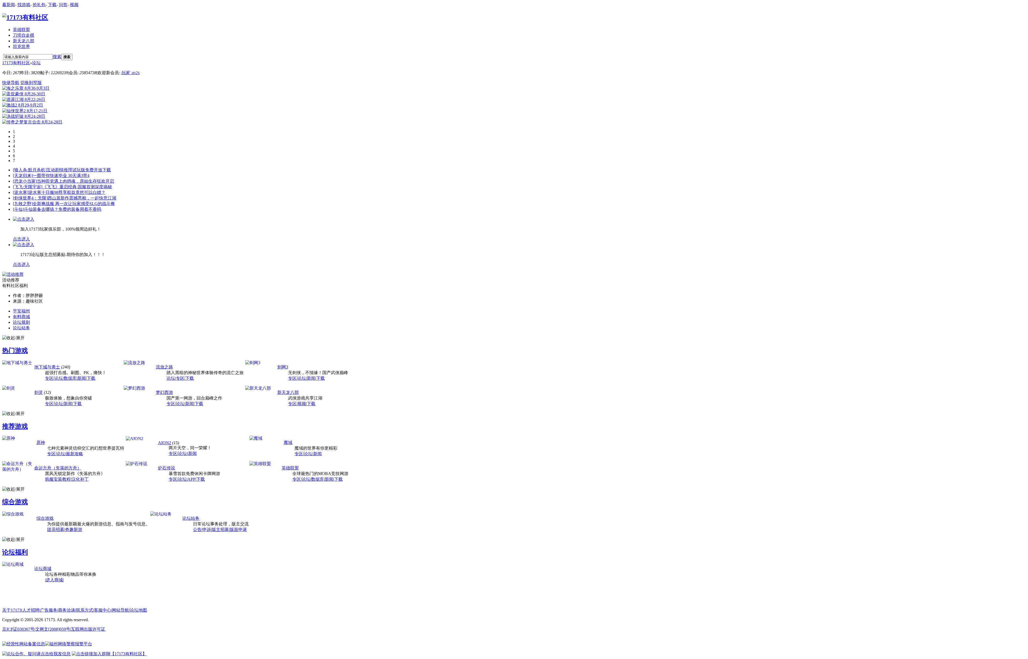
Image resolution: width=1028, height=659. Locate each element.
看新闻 (8, 4)
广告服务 (48, 610)
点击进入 (21, 239)
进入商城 (54, 580)
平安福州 (21, 311)
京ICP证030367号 (18, 629)
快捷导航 (10, 82)
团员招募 (55, 529)
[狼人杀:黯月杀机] (30, 170)
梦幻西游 (164, 392)
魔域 (288, 442)
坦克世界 (21, 46)
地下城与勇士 (47, 367)
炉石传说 (166, 468)
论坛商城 (42, 568)
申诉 (206, 529)
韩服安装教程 (58, 479)
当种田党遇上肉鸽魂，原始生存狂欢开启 (75, 181)
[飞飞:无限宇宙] (27, 186)
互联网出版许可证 (88, 629)
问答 (63, 4)
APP (191, 479)
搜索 (57, 56)
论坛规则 (21, 322)
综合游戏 (15, 501)
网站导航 (120, 610)
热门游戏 (15, 350)
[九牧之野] (23, 203)
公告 (197, 529)
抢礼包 (39, 4)
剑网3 (282, 367)
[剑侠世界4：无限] (30, 198)
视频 (74, 4)
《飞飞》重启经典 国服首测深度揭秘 (77, 186)
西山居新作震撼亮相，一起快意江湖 (82, 198)
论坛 (36, 63)
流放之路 (164, 367)
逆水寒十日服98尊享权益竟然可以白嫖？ (66, 192)
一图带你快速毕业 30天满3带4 (61, 175)
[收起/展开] (13, 338)
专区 (49, 378)
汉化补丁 (80, 479)
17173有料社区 (16, 63)
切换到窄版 (31, 82)
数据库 (70, 378)
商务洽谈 (66, 610)
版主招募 (220, 529)
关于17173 (11, 610)
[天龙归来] (23, 175)
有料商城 (21, 316)
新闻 (81, 378)
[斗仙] (18, 209)
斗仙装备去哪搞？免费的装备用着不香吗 (62, 209)
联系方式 (84, 610)
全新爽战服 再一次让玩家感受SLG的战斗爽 (74, 203)
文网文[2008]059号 (52, 629)
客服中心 (102, 610)
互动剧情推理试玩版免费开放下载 (79, 170)
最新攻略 (74, 453)
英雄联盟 (21, 29)
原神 (40, 442)
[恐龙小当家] (25, 181)
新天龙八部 (23, 41)
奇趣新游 (73, 529)
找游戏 (23, 4)
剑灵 (38, 392)
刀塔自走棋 (23, 35)
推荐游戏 (15, 426)
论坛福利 (15, 552)
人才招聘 (30, 610)
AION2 (164, 442)
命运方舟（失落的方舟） (57, 468)
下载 (52, 4)
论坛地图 (138, 610)
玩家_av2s (130, 72)
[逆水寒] (20, 192)
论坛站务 (21, 328)
